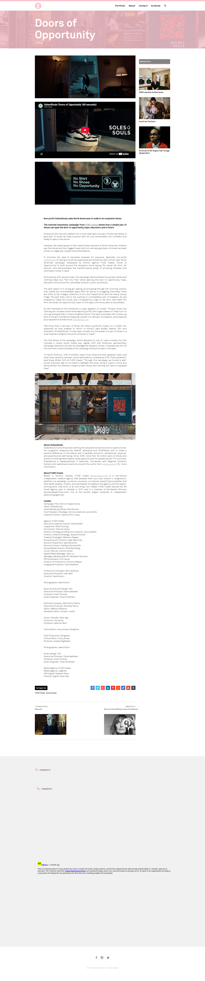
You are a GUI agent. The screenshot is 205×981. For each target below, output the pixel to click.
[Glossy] (42, 5)
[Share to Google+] (103, 688)
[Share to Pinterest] (113, 688)
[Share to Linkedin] (108, 688)
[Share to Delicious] (123, 688)
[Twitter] (108, 957)
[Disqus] (104, 826)
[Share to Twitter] (98, 688)
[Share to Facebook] (93, 688)
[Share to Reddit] (118, 688)
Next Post (119, 707)
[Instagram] (102, 957)
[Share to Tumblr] (133, 688)
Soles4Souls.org (80, 319)
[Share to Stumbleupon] (128, 688)
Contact (143, 5)
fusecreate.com (99, 475)
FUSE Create (91, 224)
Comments (45, 770)
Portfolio (120, 5)
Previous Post (41, 707)
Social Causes (51, 693)
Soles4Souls (50, 260)
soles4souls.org (109, 464)
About (132, 5)
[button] (165, 6)
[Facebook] (96, 957)
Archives (156, 5)
